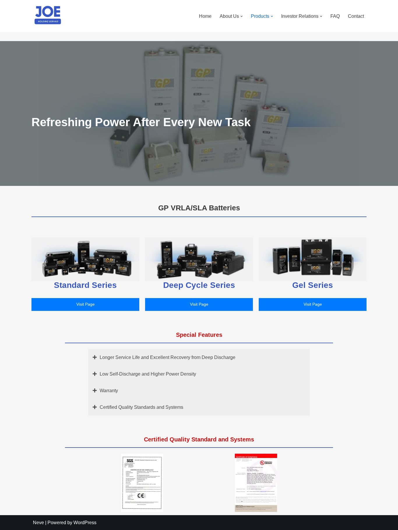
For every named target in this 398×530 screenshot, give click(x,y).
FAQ (335, 16)
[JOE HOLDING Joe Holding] (47, 15)
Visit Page (85, 304)
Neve (38, 522)
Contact (356, 16)
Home (205, 16)
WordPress (84, 522)
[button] (241, 16)
